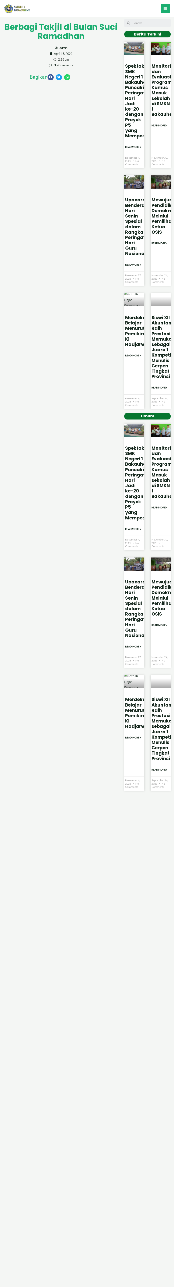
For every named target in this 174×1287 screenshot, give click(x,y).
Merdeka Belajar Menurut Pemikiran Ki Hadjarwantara (143, 330)
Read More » (133, 146)
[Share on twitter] (59, 77)
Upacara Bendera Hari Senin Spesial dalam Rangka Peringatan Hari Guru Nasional (138, 226)
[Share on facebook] (51, 77)
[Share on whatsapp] (67, 77)
